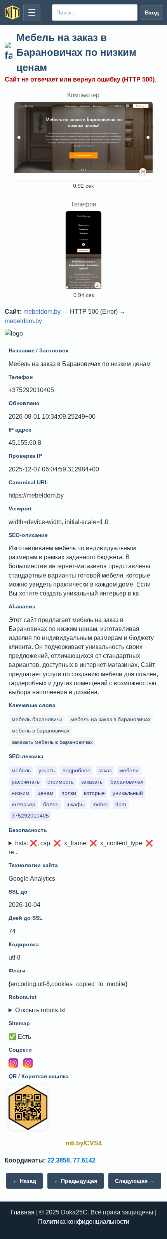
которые (94, 793)
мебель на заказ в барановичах (110, 719)
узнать (46, 770)
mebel (100, 804)
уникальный (128, 793)
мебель (21, 770)
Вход (152, 12)
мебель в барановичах (41, 730)
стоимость (60, 782)
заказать (92, 782)
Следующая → (135, 1181)
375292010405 (30, 815)
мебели (129, 770)
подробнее (76, 770)
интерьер (23, 804)
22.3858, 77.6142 (71, 1160)
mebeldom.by (42, 311)
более (51, 804)
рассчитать (26, 782)
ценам (45, 793)
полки (68, 793)
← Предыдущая (75, 1181)
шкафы (75, 804)
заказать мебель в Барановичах (52, 742)
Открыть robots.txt (40, 1010)
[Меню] (31, 12)
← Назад (24, 1181)
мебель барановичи (37, 719)
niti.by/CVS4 (84, 1143)
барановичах (126, 782)
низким (21, 793)
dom (120, 804)
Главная (22, 1212)
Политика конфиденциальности (83, 1221)
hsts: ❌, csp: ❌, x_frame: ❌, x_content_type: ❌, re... (82, 847)
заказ (104, 770)
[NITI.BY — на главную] (12, 12)
